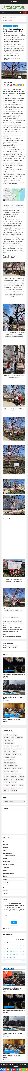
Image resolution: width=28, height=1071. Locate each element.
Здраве (5, 870)
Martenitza (15, 621)
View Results (14, 926)
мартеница (16, 623)
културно (21, 777)
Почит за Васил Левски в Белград (12, 635)
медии (6, 779)
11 (23, 948)
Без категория (6, 861)
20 (7, 955)
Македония (7, 754)
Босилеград (19, 737)
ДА (6, 915)
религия (13, 788)
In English (6, 737)
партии (14, 782)
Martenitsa (9, 621)
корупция (13, 777)
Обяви (4, 888)
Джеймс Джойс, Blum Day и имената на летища (14, 687)
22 (14, 955)
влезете (11, 646)
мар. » (23, 960)
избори (20, 768)
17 (20, 952)
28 (11, 958)
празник (14, 785)
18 (23, 952)
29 (14, 958)
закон (14, 768)
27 (7, 958)
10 (20, 948)
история (13, 774)
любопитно (6, 885)
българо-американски (10, 765)
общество (7, 782)
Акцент (5, 858)
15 (14, 952)
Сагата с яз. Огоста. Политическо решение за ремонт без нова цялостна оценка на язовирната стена (13, 628)
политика (17, 716)
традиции (14, 790)
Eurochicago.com (14, 6)
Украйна (6, 757)
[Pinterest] (11, 85)
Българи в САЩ (8, 740)
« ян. (4, 960)
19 (4, 955)
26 (4, 958)
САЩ (19, 754)
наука (11, 779)
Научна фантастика (9, 855)
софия (20, 788)
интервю (6, 774)
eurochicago (13, 735)
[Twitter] (19, 85)
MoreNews (23, 1064)
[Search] (20, 12)
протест (21, 785)
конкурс (6, 777)
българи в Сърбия (9, 760)
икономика (14, 771)
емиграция (7, 768)
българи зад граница (9, 716)
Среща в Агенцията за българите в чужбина (14, 710)
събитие (6, 790)
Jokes (4, 850)
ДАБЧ (5, 751)
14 (11, 952)
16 (17, 952)
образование (19, 779)
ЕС (10, 751)
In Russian (5, 847)
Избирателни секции (8, 873)
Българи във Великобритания (13, 746)
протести (6, 788)
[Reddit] (5, 85)
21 (11, 955)
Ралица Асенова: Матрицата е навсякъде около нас (14, 665)
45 (3, 841)
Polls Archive (6, 929)
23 (17, 955)
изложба (6, 771)
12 (4, 952)
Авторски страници (7, 26)
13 (7, 952)
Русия (14, 754)
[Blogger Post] (13, 85)
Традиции (15, 26)
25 (23, 955)
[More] (22, 85)
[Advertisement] (14, 822)
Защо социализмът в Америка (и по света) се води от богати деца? (14, 978)
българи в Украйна (9, 763)
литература (6, 882)
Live (25, 12)
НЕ (5, 919)
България (6, 749)
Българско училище (17, 749)
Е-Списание (6, 867)
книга (20, 774)
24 (20, 955)
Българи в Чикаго (9, 743)
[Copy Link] (16, 85)
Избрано (5, 876)
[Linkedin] (8, 85)
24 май (6, 735)
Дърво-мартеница (7, 623)
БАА (20, 621)
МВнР (14, 751)
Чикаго (21, 623)
